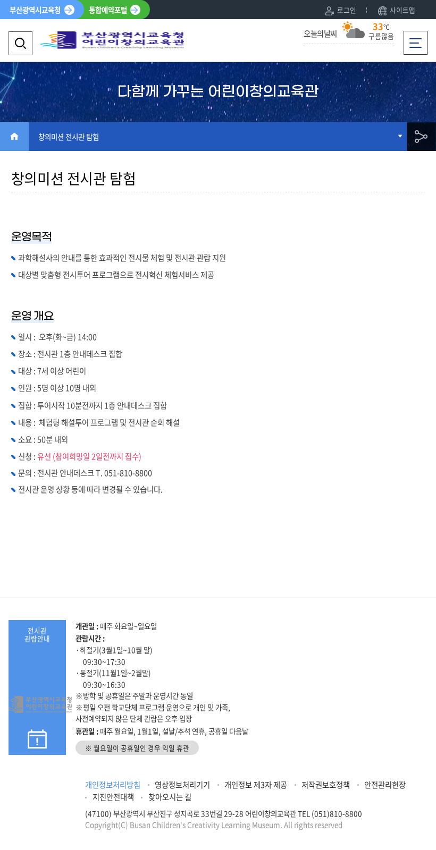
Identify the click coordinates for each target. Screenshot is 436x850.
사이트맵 (402, 10)
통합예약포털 (108, 9)
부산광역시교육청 (35, 9)
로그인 (346, 10)
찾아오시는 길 (169, 797)
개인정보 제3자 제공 (255, 784)
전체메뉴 (418, 36)
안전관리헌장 (385, 784)
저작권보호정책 (325, 784)
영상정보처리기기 (182, 784)
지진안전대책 (113, 797)
